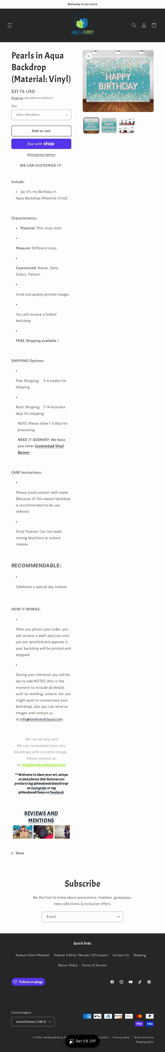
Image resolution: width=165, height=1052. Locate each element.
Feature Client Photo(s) (33, 955)
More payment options (41, 154)
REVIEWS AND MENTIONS (41, 817)
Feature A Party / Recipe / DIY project (81, 955)
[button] (9, 25)
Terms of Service (94, 965)
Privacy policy (121, 1037)
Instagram (38, 788)
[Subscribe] (118, 917)
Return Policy (68, 965)
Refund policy (100, 1037)
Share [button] (20, 853)
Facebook (56, 792)
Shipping (17, 97)
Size (14, 106)
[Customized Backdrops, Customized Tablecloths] (41, 839)
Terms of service (144, 1037)
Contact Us (121, 955)
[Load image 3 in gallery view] (126, 125)
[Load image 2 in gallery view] (109, 125)
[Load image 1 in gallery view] (91, 125)
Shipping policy (145, 1041)
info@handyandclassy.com (41, 719)
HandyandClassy (53, 1037)
